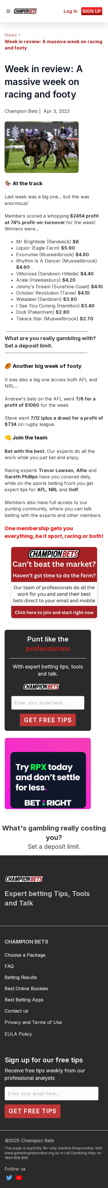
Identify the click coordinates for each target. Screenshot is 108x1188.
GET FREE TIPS (48, 720)
